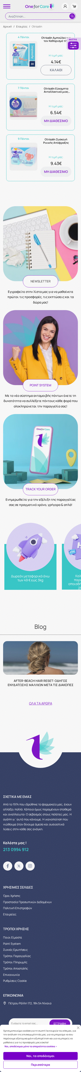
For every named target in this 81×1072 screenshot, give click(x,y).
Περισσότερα (40, 1065)
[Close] (78, 1028)
